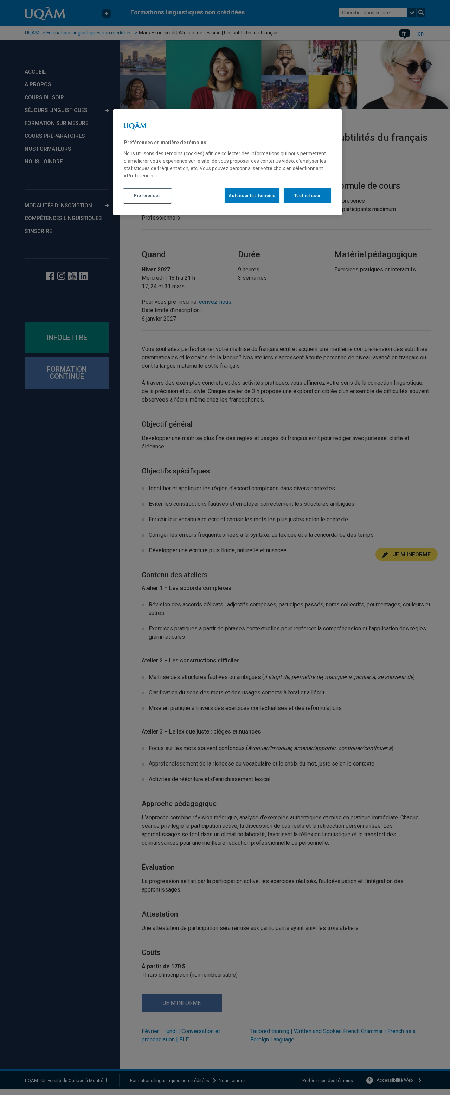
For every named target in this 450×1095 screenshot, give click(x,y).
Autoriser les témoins (252, 195)
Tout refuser (307, 195)
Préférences (147, 195)
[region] (227, 162)
